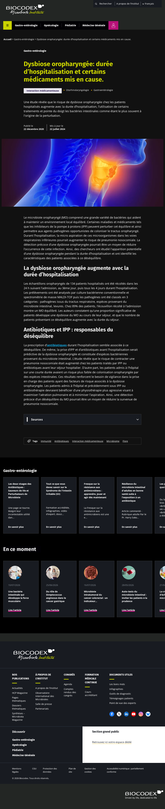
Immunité (46, 441)
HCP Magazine (20, 692)
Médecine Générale (93, 25)
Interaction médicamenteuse (43, 90)
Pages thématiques (19, 699)
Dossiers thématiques (19, 707)
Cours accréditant (91, 693)
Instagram (140, 714)
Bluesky (148, 714)
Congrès (69, 674)
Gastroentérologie (103, 90)
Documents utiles (120, 674)
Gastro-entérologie (26, 25)
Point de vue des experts (122, 703)
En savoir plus (16, 526)
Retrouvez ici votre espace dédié (111, 742)
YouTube (133, 714)
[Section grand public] (113, 25)
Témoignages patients (121, 698)
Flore (125, 441)
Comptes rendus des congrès (70, 692)
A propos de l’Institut (127, 3)
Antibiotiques (61, 441)
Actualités (17, 688)
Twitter (119, 714)
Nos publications (20, 676)
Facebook (111, 714)
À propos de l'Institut (43, 676)
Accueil (7, 39)
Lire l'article (14, 610)
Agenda (68, 684)
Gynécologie (51, 25)
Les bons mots (117, 684)
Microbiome (113, 441)
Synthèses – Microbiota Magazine (18, 716)
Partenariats (42, 708)
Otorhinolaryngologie (77, 90)
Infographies (116, 689)
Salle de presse (43, 704)
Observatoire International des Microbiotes (44, 696)
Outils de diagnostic (120, 693)
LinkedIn (126, 714)
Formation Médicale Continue (92, 678)
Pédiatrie (70, 25)
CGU (34, 768)
